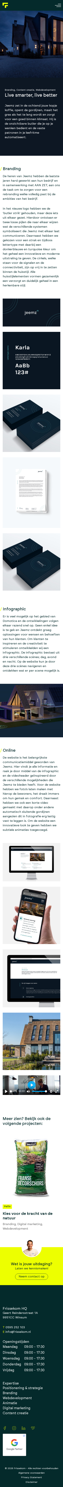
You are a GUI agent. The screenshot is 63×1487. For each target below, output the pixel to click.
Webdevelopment (46, 90)
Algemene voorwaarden (31, 1473)
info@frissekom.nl (18, 1331)
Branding (10, 90)
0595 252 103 (15, 1327)
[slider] (13, 1091)
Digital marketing (29, 1224)
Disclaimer (31, 1482)
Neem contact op (32, 1276)
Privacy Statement (31, 1477)
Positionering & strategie (23, 1388)
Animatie (10, 1403)
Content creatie (25, 90)
